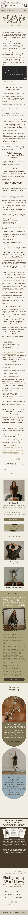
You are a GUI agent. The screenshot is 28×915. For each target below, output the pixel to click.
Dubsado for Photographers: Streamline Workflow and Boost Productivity (12, 451)
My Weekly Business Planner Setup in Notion (14, 453)
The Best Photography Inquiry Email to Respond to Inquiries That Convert (12, 447)
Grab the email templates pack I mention (13, 84)
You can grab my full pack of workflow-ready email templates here (13, 353)
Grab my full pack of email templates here (14, 439)
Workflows (18, 25)
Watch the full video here (9, 81)
